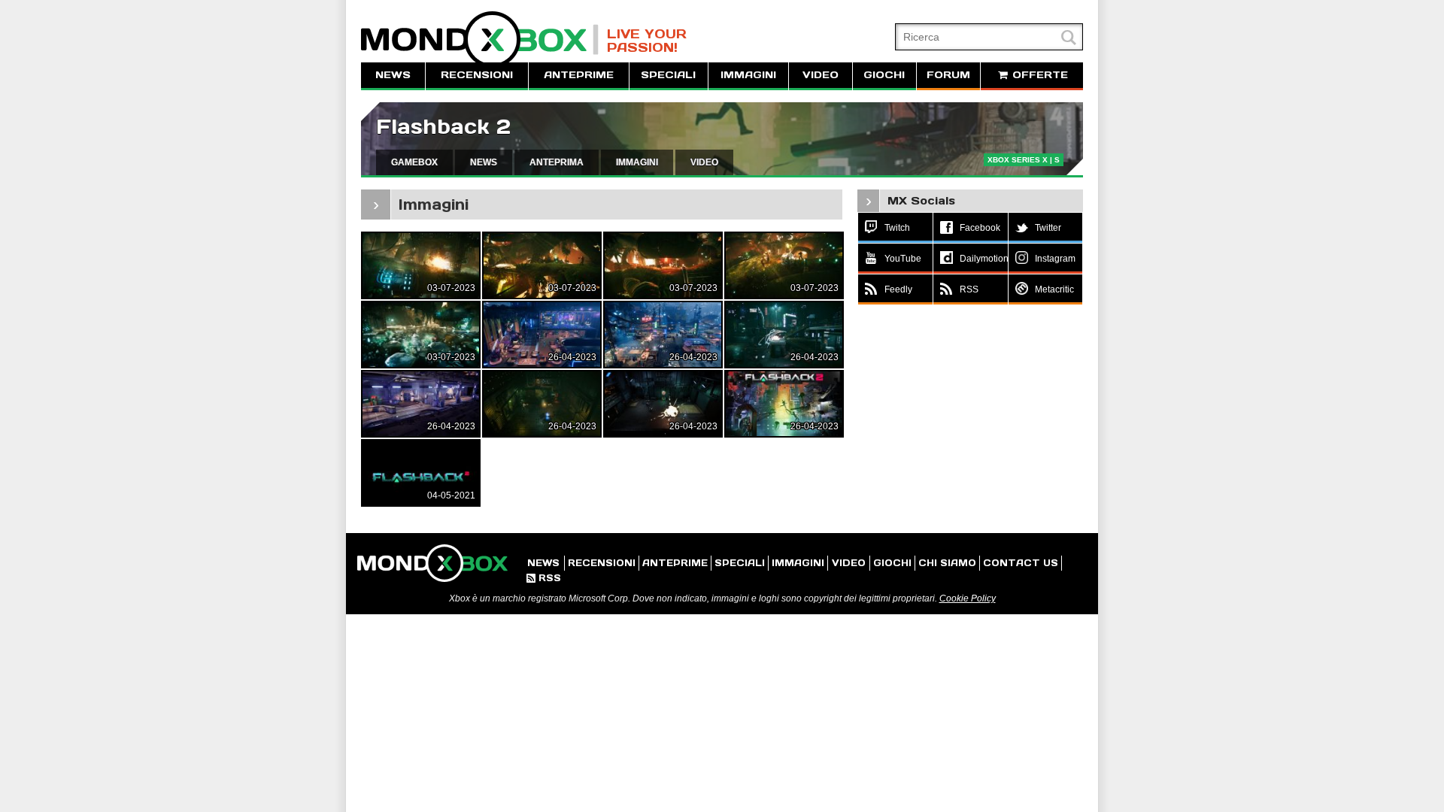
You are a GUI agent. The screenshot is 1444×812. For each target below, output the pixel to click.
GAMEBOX (414, 162)
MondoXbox (480, 39)
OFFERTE (1038, 74)
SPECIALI (668, 74)
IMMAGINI (748, 74)
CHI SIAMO (947, 562)
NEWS (393, 74)
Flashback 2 (443, 126)
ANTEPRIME (579, 74)
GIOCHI (884, 74)
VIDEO (820, 74)
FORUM (948, 74)
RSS (543, 577)
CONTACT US (1020, 562)
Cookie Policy (967, 598)
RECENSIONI (477, 74)
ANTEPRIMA (556, 162)
